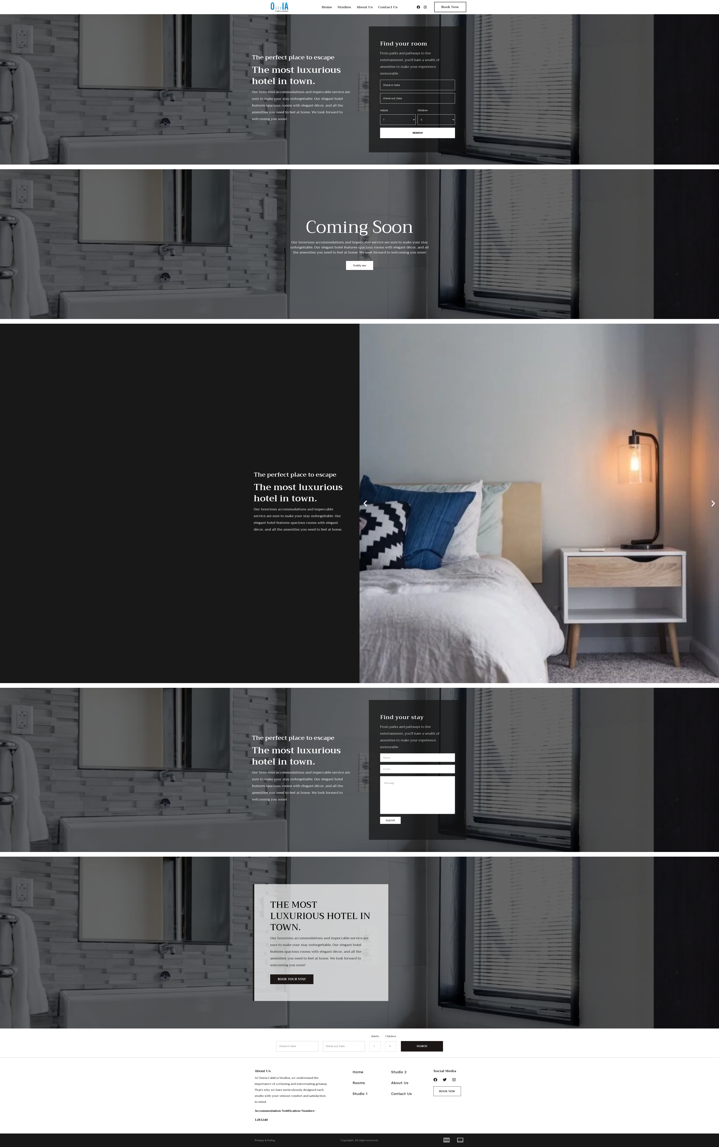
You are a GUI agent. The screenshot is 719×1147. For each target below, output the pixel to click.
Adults (384, 110)
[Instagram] (425, 7)
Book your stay (292, 979)
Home (327, 7)
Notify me (359, 265)
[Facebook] (418, 7)
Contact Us (388, 7)
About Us (365, 7)
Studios (344, 7)
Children (423, 110)
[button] (365, 503)
